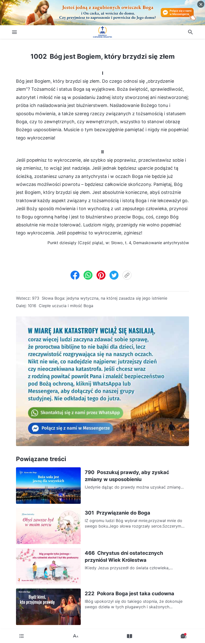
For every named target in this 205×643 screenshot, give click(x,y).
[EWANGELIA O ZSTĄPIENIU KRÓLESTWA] (102, 32)
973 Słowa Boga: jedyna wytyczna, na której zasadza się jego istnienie (99, 298)
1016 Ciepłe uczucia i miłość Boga (60, 305)
